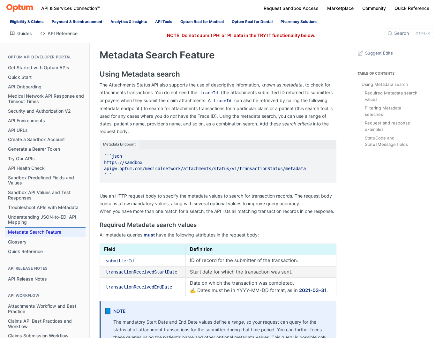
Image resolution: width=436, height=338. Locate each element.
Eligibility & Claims (27, 21)
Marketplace (340, 8)
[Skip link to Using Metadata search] (95, 74)
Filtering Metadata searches (383, 111)
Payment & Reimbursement (77, 21)
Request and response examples (387, 126)
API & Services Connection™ (70, 8)
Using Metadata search (385, 84)
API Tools (163, 21)
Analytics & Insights (128, 21)
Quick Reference (412, 8)
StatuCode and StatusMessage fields (386, 141)
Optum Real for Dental (252, 21)
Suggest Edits (379, 53)
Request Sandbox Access (291, 8)
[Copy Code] (329, 154)
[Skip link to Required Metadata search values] (95, 225)
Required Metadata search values (391, 96)
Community (374, 8)
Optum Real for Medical (202, 21)
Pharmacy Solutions (299, 21)
